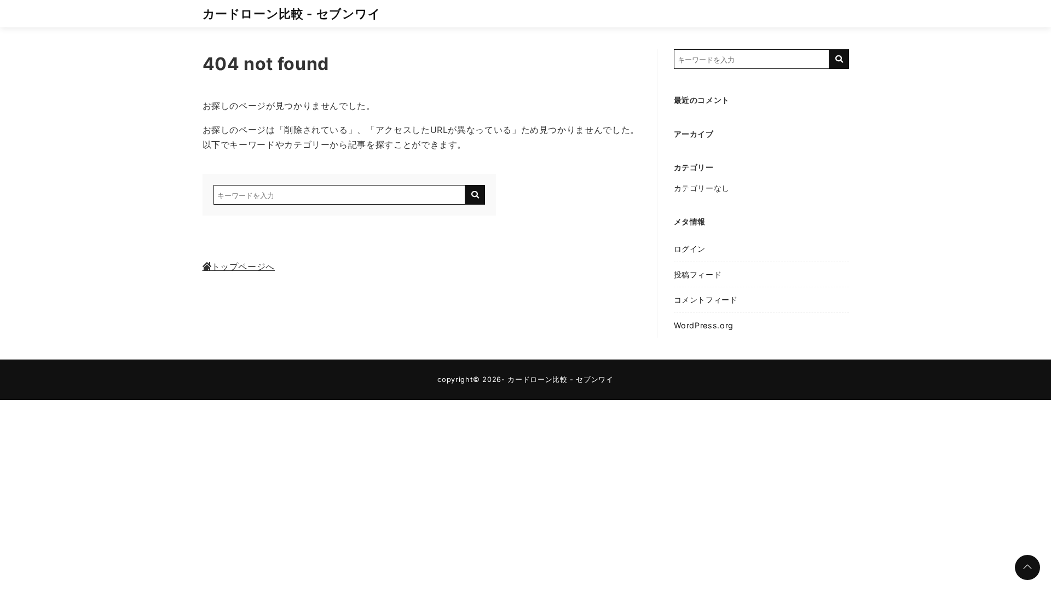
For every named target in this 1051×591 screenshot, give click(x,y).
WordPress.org (704, 325)
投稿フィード (698, 274)
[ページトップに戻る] (1027, 567)
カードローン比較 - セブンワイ (292, 13)
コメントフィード (706, 299)
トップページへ (243, 266)
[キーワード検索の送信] (475, 195)
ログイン (690, 248)
